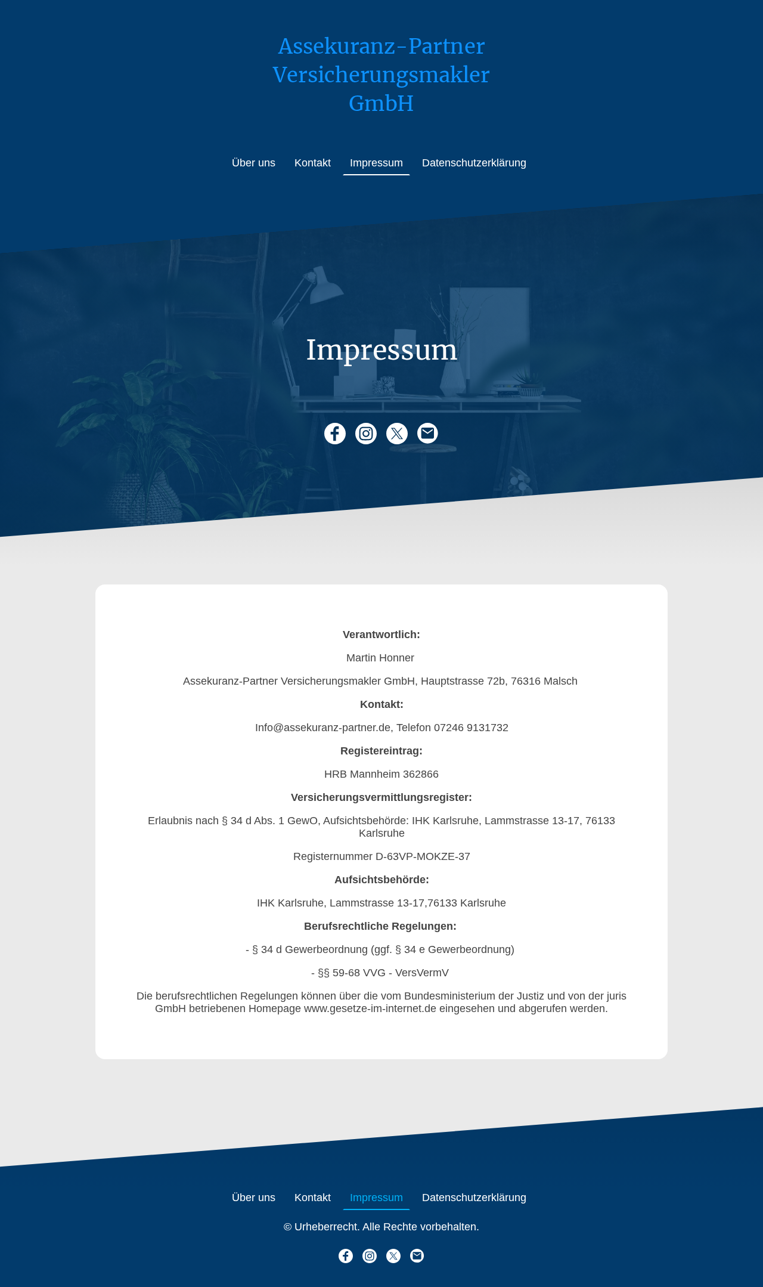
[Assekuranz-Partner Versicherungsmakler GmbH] (381, 126)
